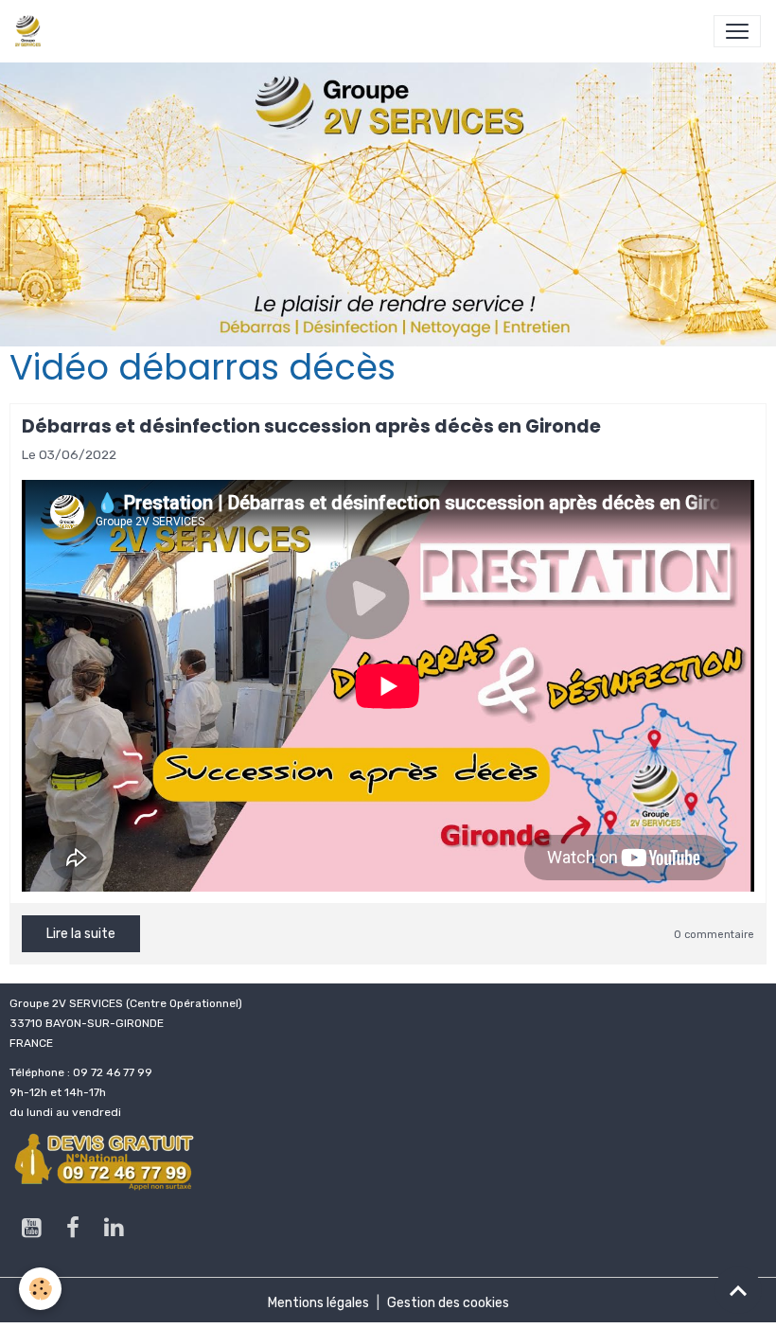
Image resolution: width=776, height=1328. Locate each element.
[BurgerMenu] (737, 31)
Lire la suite (80, 934)
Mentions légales (318, 1303)
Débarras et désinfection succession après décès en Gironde (311, 426)
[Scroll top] (738, 1290)
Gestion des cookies (448, 1303)
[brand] (31, 31)
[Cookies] (40, 1288)
